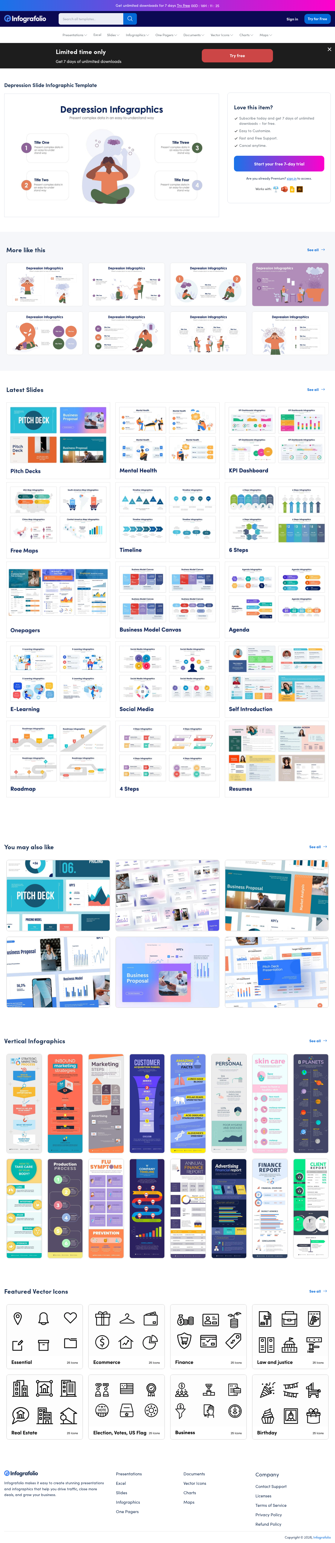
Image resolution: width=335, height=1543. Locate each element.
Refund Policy (268, 1524)
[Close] (330, 49)
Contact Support (271, 1486)
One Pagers (164, 34)
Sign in (292, 18)
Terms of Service (271, 1505)
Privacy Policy (268, 1514)
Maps (264, 34)
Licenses (263, 1495)
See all (313, 249)
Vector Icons (220, 34)
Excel (97, 34)
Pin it (18, 102)
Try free (237, 55)
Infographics (136, 34)
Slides (111, 34)
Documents (192, 34)
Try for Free (317, 18)
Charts (244, 34)
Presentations (73, 34)
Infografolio (322, 1537)
